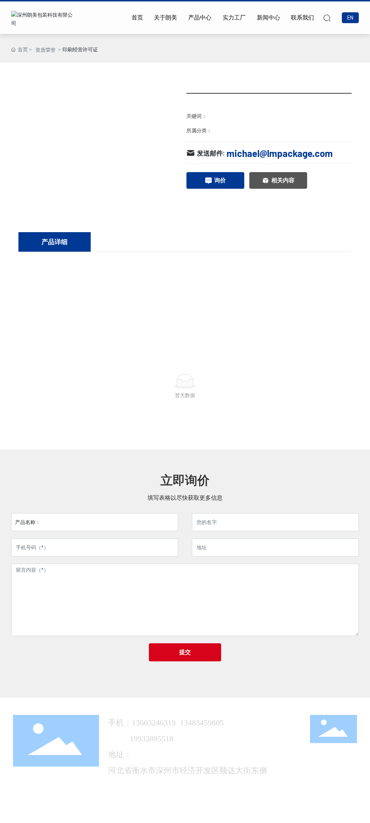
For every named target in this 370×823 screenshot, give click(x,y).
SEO (309, 808)
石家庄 (293, 808)
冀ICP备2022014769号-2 (200, 808)
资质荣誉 (45, 50)
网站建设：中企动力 (261, 808)
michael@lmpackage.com (280, 153)
